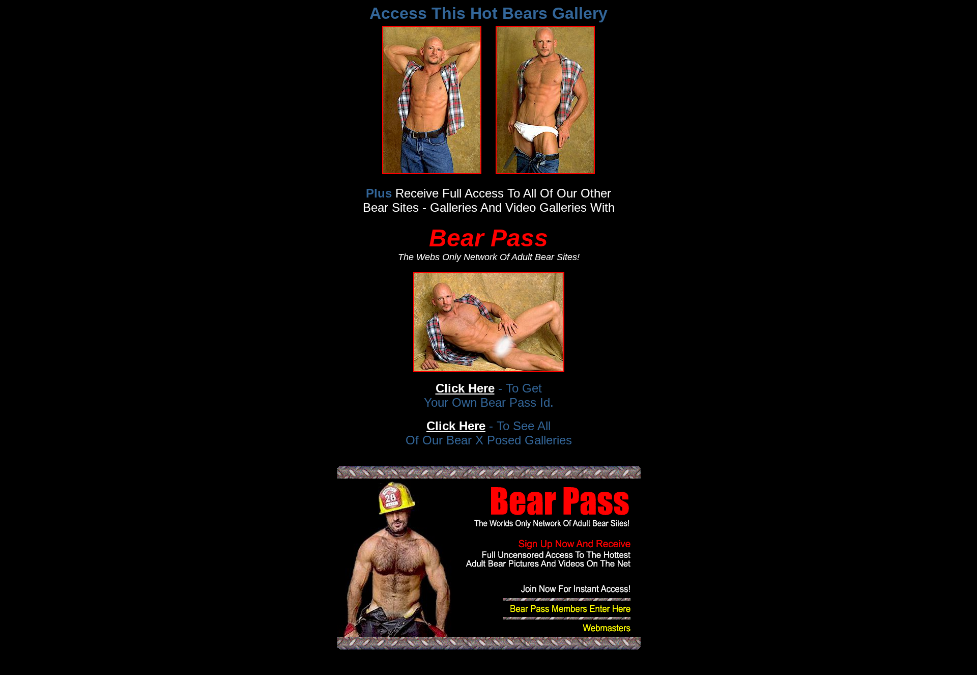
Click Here (465, 388)
